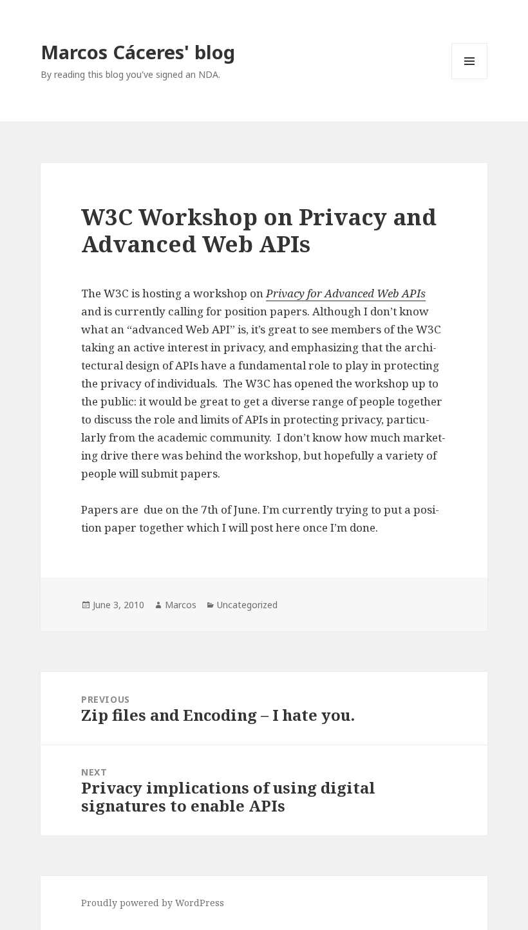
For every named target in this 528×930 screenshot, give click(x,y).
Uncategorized (247, 605)
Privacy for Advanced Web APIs (346, 293)
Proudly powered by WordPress (152, 903)
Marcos (180, 605)
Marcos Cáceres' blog (138, 51)
